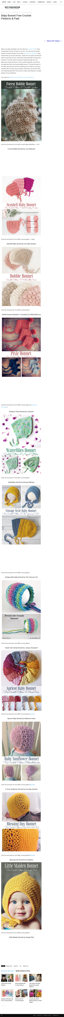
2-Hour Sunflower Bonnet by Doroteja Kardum (21, 789)
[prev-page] (2, 1006)
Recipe (55, 2)
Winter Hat (25, 966)
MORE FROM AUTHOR (23, 971)
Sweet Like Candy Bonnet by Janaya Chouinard (21, 648)
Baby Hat (16, 966)
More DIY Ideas (53, 41)
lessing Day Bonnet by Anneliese (22, 860)
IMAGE (32, 714)
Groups (49, 2)
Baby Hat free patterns (30, 53)
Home (8, 2)
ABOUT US (39, 1015)
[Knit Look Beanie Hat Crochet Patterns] (21, 978)
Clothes (25, 2)
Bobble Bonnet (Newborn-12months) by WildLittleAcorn (21, 314)
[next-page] (5, 1006)
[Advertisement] (43, 7)
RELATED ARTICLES (7, 971)
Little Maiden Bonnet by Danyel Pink (21, 937)
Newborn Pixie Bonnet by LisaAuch (21, 412)
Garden (4, 2)
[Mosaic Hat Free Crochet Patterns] (21, 993)
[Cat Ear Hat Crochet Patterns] (7, 978)
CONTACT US (56, 1015)
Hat (20, 966)
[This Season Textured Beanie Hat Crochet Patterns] (35, 978)
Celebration (41, 2)
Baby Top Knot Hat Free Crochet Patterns (22, 77)
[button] (61, 2)
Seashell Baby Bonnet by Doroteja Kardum (21, 244)
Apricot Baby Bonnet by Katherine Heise (21, 718)
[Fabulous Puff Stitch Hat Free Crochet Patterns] (7, 993)
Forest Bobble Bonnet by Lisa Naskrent (21, 149)
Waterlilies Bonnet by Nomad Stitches (21, 482)
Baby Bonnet (9, 966)
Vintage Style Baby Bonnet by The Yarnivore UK (21, 577)
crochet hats (32, 49)
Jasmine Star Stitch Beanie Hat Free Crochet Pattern (35, 1000)
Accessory (32, 2)
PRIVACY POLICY (47, 1015)
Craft (18, 2)
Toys (14, 2)
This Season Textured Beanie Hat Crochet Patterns (34, 985)
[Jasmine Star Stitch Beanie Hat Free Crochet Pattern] (35, 993)
